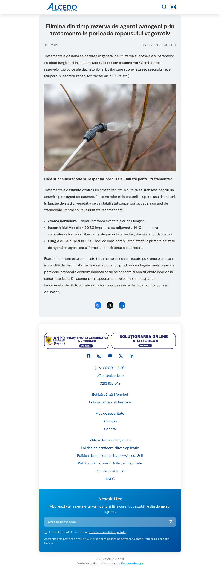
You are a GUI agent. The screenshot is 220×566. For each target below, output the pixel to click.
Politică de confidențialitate (110, 440)
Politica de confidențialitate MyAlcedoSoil (110, 455)
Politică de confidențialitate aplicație (110, 448)
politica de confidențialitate (107, 532)
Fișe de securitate (110, 413)
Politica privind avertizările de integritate (110, 463)
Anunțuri (110, 421)
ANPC (110, 479)
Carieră (110, 429)
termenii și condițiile (157, 539)
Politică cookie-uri (110, 471)
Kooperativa (130, 563)
